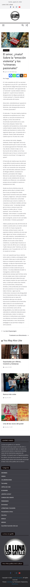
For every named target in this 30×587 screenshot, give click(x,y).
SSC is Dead (9, 4)
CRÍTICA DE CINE (5, 487)
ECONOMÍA (4, 490)
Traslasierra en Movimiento (18, 335)
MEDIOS (3, 522)
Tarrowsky (4, 483)
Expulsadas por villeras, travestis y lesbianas (12, 362)
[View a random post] (27, 25)
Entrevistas (4, 504)
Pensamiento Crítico (7, 511)
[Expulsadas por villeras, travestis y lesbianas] (15, 346)
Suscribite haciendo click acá (9, 526)
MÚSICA (3, 518)
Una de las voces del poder (13, 424)
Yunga (15, 71)
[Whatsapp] (14, 75)
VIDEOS (3, 476)
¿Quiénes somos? (6, 494)
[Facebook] (10, 75)
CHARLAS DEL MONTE (7, 497)
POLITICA (3, 515)
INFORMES (4, 473)
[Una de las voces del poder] (15, 405)
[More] (25, 75)
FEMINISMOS (6, 50)
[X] (21, 75)
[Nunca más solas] (15, 374)
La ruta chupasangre (9, 331)
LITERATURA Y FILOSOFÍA (8, 508)
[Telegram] (18, 75)
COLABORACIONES (6, 480)
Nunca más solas (9, 394)
